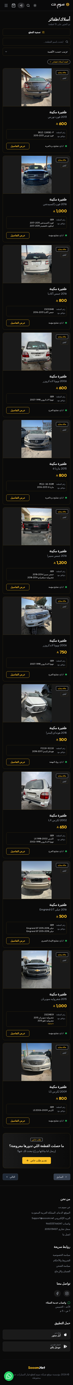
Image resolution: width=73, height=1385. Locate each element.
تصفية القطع (35, 32)
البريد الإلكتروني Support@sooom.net (51, 1218)
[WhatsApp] (9, 1376)
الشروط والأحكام (61, 1260)
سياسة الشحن (63, 1265)
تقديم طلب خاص (38, 1160)
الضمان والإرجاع (62, 1271)
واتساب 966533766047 (58, 1223)
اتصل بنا (66, 1234)
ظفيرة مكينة (58, 112)
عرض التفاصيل (18, 146)
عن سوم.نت (64, 1207)
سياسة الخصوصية (61, 1254)
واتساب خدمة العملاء (56, 1302)
